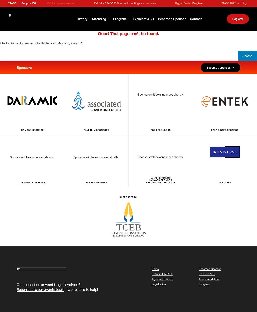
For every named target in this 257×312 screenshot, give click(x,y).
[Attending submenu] (108, 19)
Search (247, 56)
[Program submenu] (128, 19)
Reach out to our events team (40, 289)
